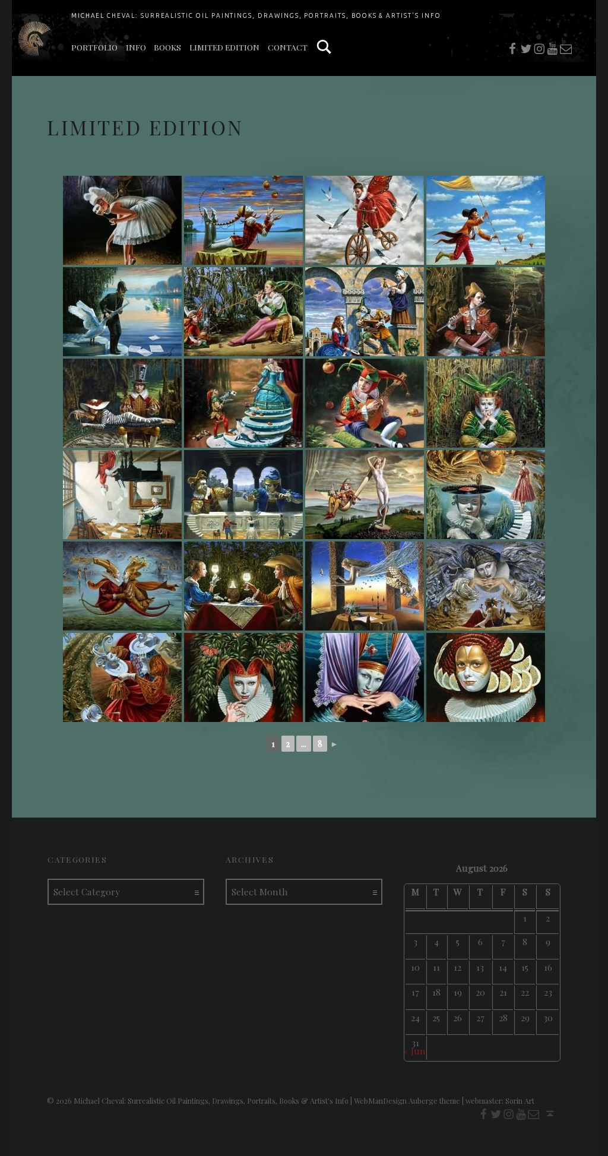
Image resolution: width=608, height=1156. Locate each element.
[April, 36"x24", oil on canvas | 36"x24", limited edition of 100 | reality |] (485, 403)
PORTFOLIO (94, 47)
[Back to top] (550, 1113)
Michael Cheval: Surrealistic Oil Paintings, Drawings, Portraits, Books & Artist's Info (256, 15)
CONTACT (288, 47)
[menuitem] (94, 47)
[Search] (324, 47)
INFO (136, 47)
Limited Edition (224, 47)
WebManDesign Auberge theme (407, 1101)
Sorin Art (519, 1101)
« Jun (415, 1050)
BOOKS (167, 47)
